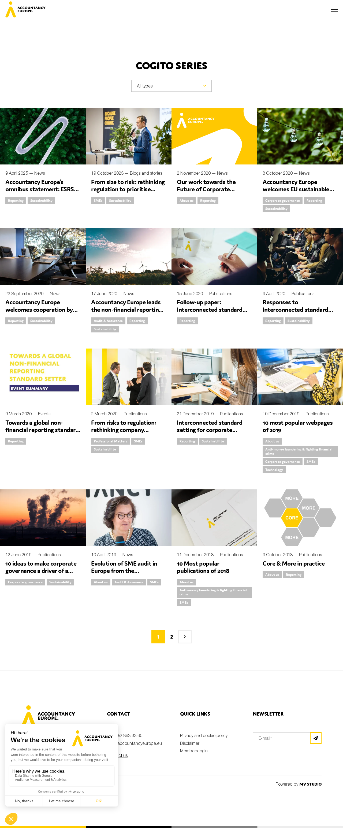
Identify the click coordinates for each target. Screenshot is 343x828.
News (39, 173)
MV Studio (310, 784)
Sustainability (41, 200)
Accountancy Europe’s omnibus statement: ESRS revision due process (39, 189)
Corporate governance (282, 200)
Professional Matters (110, 441)
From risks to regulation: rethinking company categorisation (123, 430)
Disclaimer (189, 743)
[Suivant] (185, 636)
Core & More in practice (294, 563)
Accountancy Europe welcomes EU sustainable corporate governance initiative (296, 193)
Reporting (16, 200)
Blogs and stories (146, 173)
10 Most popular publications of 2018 (203, 567)
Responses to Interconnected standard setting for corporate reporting (295, 313)
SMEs (98, 200)
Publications (220, 293)
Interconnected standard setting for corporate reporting (210, 430)
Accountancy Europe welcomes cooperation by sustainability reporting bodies (39, 313)
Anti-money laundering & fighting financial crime (299, 451)
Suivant (185, 636)
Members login (194, 750)
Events (44, 413)
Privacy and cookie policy (204, 735)
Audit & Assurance (108, 320)
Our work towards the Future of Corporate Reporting (206, 189)
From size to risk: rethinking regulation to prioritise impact (128, 189)
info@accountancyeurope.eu (134, 743)
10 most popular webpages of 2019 (298, 426)
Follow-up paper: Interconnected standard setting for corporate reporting (210, 313)
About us (186, 200)
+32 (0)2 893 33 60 (124, 735)
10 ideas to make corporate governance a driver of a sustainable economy (40, 570)
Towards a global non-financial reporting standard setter (42, 430)
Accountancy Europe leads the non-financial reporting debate (126, 309)
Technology (274, 469)
